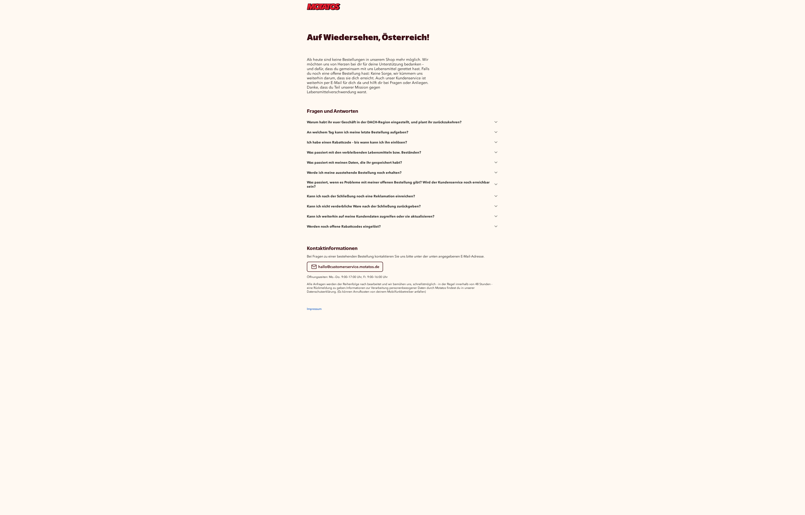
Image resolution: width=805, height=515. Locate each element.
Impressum (314, 309)
